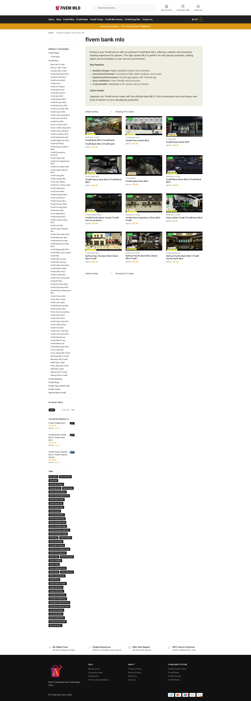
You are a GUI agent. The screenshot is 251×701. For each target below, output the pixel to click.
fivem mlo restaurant (57, 553)
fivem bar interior (56, 484)
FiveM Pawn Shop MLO (60, 278)
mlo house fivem (56, 614)
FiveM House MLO (58, 201)
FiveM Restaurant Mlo (59, 306)
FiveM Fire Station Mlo (60, 167)
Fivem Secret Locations (60, 312)
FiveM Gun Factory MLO (60, 185)
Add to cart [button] (104, 152)
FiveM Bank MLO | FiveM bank (100, 140)
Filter (52, 410)
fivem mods (54, 564)
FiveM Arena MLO (58, 80)
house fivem (54, 580)
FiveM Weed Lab (57, 343)
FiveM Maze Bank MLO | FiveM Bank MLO (183, 180)
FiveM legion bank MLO (137, 181)
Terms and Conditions (98, 680)
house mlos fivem (56, 591)
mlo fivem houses (56, 610)
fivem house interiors (57, 492)
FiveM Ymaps (54, 389)
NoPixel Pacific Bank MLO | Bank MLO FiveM (141, 257)
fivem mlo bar (65, 538)
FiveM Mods (53, 382)
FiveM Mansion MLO (59, 237)
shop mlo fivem (55, 625)
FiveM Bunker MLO (93, 215)
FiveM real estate (58, 302)
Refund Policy (134, 672)
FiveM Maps (171, 139)
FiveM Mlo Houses (58, 259)
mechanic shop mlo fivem (59, 606)
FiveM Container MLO (60, 134)
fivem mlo (53, 538)
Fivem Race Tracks (58, 299)
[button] (197, 19)
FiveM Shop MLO (58, 315)
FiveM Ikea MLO (57, 210)
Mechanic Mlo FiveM (59, 359)
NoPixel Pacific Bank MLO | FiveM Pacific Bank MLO (182, 257)
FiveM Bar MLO (57, 96)
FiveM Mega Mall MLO (60, 249)
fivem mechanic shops (58, 534)
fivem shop (54, 572)
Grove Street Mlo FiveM (60, 353)
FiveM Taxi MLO (57, 328)
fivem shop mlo (67, 572)
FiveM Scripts (174, 676)
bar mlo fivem (65, 477)
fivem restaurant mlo (57, 568)
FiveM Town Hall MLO (60, 331)
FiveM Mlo (55, 256)
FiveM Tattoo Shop (58, 324)
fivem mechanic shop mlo (59, 530)
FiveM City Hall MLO (59, 118)
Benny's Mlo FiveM (58, 68)
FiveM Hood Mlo (57, 191)
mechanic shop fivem (58, 599)
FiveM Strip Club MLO (60, 321)
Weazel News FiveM (59, 375)
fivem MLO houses (57, 545)
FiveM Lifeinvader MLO (60, 234)
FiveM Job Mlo (57, 225)
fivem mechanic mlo (57, 522)
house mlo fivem (56, 587)
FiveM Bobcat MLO (58, 99)
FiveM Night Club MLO (60, 265)
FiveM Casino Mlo (58, 112)
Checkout (198, 10)
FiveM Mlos (53, 60)
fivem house (67, 488)
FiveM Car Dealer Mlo (59, 109)
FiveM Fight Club (58, 158)
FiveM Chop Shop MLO (60, 115)
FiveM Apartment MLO (60, 74)
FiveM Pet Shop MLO (59, 284)
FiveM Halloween (58, 188)
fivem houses (55, 511)
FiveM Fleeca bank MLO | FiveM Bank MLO (103, 180)
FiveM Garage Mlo (58, 179)
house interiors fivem (57, 583)
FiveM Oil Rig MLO (58, 275)
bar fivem (53, 477)
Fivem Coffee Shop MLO (61, 128)
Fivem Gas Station (58, 182)
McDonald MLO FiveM (60, 356)
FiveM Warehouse (58, 337)
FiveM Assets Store (177, 669)
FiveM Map (55, 57)
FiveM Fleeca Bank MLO (137, 140)
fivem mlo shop (67, 557)
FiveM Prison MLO (58, 296)
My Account (166, 10)
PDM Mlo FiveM (57, 369)
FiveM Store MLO (58, 318)
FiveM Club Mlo (57, 121)
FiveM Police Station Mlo (59, 386)
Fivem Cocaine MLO (59, 125)
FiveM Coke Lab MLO (59, 131)
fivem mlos (54, 557)
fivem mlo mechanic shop (59, 549)
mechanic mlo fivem (57, 595)
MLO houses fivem (57, 618)
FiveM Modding (55, 379)
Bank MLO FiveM (92, 137)
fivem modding (55, 561)
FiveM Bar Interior (58, 93)
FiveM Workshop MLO (60, 347)
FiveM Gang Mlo (57, 175)
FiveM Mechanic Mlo (59, 241)
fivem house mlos (56, 507)
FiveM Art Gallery (58, 87)
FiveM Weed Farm (58, 340)
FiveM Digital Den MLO (60, 140)
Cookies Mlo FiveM (58, 71)
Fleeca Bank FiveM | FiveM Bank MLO (184, 217)
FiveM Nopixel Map (58, 268)
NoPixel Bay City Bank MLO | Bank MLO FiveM (101, 257)
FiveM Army (55, 83)
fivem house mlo (56, 503)
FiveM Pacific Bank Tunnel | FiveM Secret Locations (102, 219)
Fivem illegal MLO (58, 213)
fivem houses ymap (57, 519)
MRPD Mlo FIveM (58, 362)
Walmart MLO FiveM (59, 372)
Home (50, 33)
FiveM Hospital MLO (59, 195)
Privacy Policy (135, 669)
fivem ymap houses (57, 576)
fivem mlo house (56, 541)
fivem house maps (56, 500)
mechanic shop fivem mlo (59, 603)
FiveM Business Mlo (59, 105)
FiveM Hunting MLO (59, 207)
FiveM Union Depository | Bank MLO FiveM (143, 219)
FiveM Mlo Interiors (58, 262)
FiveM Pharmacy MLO (59, 287)
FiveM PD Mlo (56, 281)
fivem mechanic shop (58, 526)
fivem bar (53, 480)
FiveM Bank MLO (133, 138)
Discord (132, 680)
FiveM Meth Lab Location (61, 253)
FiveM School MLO (58, 309)
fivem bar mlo (55, 488)
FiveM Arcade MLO (58, 77)
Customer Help (183, 10)
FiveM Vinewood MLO (60, 334)
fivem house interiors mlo (59, 496)
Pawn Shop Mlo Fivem (60, 366)
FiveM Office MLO (58, 271)
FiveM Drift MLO (57, 143)
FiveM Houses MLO (59, 204)
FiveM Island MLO (58, 217)
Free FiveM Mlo (57, 350)
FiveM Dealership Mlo (59, 137)
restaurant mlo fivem (57, 622)
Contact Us (93, 676)
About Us (132, 676)
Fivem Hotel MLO (58, 198)
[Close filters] (75, 37)
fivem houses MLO (57, 515)
